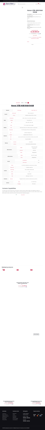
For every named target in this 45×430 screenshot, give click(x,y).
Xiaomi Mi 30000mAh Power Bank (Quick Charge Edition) (8, 401)
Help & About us (5, 414)
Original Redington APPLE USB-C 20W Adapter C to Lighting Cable (22, 283)
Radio (12, 173)
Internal (15, 144)
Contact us (4, 413)
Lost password (15, 419)
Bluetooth (12, 167)
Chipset (10, 134)
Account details (15, 418)
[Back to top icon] (41, 422)
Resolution (11, 129)
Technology (19, 110)
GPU (10, 139)
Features (21, 150)
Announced (14, 113)
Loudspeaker (25, 160)
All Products (34, 37)
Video (21, 152)
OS (10, 132)
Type (11, 125)
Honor (28, 41)
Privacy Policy (4, 419)
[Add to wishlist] (14, 274)
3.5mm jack (24, 162)
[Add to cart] (14, 270)
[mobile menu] (41, 4)
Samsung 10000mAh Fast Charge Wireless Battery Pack (36, 401)
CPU (10, 136)
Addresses (14, 417)
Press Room (4, 418)
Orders (14, 414)
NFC (12, 171)
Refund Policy (4, 417)
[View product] (14, 272)
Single (21, 147)
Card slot (14, 141)
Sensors (11, 178)
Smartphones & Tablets (35, 38)
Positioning (12, 169)
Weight (11, 120)
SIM (11, 122)
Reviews (26, 102)
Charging (18, 183)
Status (14, 115)
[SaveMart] (9, 4)
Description (18, 102)
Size (11, 127)
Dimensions (11, 118)
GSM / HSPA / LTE (34, 110)
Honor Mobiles (39, 37)
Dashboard (14, 413)
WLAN (12, 165)
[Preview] (14, 275)
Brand (22, 102)
